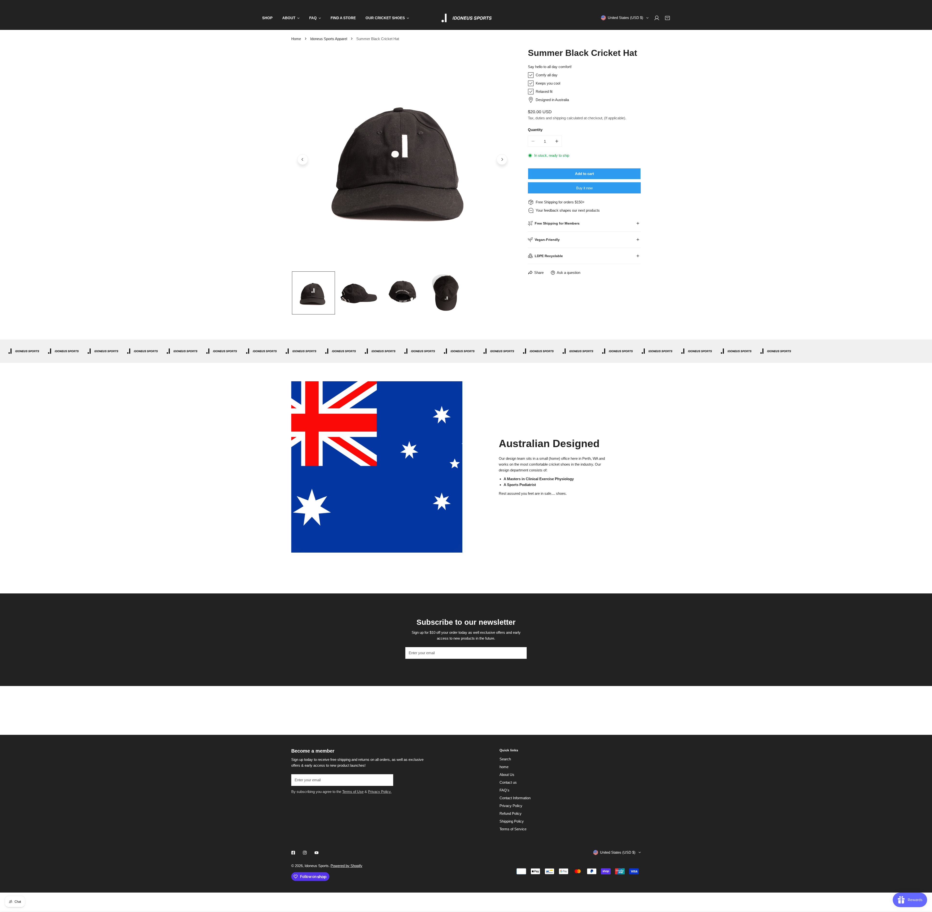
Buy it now (584, 188)
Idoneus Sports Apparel (328, 39)
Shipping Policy (511, 821)
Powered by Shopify (346, 866)
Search (505, 759)
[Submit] (520, 652)
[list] (402, 159)
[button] (667, 18)
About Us (506, 775)
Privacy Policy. (379, 792)
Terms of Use (353, 792)
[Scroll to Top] (923, 886)
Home (296, 39)
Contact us (508, 782)
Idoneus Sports (317, 866)
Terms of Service (512, 829)
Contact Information (515, 798)
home (503, 767)
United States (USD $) (625, 18)
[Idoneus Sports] (466, 18)
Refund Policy (510, 813)
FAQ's (504, 790)
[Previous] (302, 159)
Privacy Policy (510, 806)
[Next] (502, 159)
